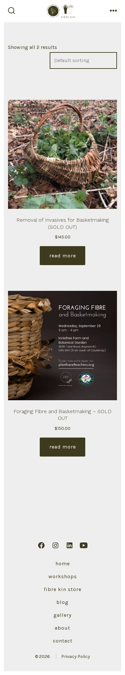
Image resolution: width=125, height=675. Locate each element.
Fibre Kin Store (62, 589)
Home (62, 563)
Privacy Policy (75, 656)
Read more (62, 256)
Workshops (62, 576)
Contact (62, 641)
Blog (62, 602)
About (62, 628)
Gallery (62, 615)
